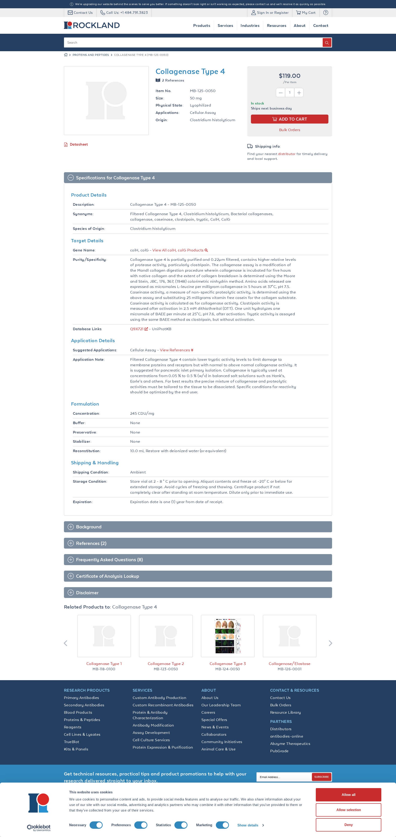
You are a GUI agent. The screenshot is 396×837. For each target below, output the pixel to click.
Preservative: (85, 432)
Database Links (87, 329)
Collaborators (213, 734)
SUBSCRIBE (321, 776)
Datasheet (79, 144)
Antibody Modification (153, 725)
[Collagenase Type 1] (104, 636)
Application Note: (89, 359)
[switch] (140, 825)
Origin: (162, 120)
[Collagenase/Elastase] (289, 636)
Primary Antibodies (81, 697)
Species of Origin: (89, 228)
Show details (247, 825)
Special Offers (214, 719)
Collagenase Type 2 (166, 663)
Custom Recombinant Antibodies (163, 705)
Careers (208, 712)
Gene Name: (84, 250)
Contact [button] (320, 25)
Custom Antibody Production (159, 697)
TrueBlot (71, 741)
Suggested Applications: (95, 350)
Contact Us (280, 697)
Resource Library (285, 712)
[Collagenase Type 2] (166, 636)
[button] (325, 12)
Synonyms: (83, 214)
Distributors (281, 729)
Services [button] (225, 25)
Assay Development (151, 732)
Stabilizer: (82, 441)
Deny (348, 825)
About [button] (299, 25)
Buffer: (79, 423)
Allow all (348, 795)
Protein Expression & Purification (163, 747)
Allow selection (348, 810)
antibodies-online (286, 736)
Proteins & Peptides (82, 719)
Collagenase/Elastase (290, 663)
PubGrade (279, 751)
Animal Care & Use (218, 749)
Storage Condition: (90, 481)
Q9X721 (137, 329)
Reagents (73, 727)
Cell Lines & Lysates (82, 734)
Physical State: (169, 105)
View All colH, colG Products (178, 250)
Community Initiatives (221, 741)
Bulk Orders (289, 129)
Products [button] (201, 25)
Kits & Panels (76, 749)
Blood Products (78, 712)
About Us (210, 697)
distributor (287, 154)
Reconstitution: (87, 451)
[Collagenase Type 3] (228, 636)
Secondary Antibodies (84, 705)
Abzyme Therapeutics (290, 743)
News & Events (215, 727)
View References (175, 350)
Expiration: (83, 502)
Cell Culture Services (151, 740)
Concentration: (86, 413)
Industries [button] (250, 25)
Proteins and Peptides (91, 54)
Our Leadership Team (221, 705)
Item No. (163, 91)
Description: (84, 204)
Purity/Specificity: (90, 259)
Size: (160, 98)
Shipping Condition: (91, 472)
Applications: (167, 112)
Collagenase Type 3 (228, 663)
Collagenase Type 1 (104, 663)
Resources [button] (276, 25)
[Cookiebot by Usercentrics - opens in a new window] (39, 828)
